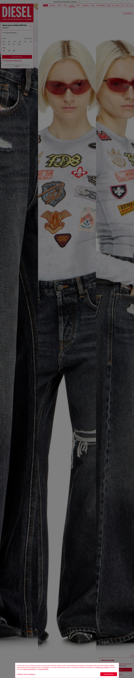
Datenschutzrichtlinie (29, 669)
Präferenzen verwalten (102, 667)
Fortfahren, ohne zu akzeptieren (26, 674)
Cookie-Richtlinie (43, 669)
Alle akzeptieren (108, 674)
